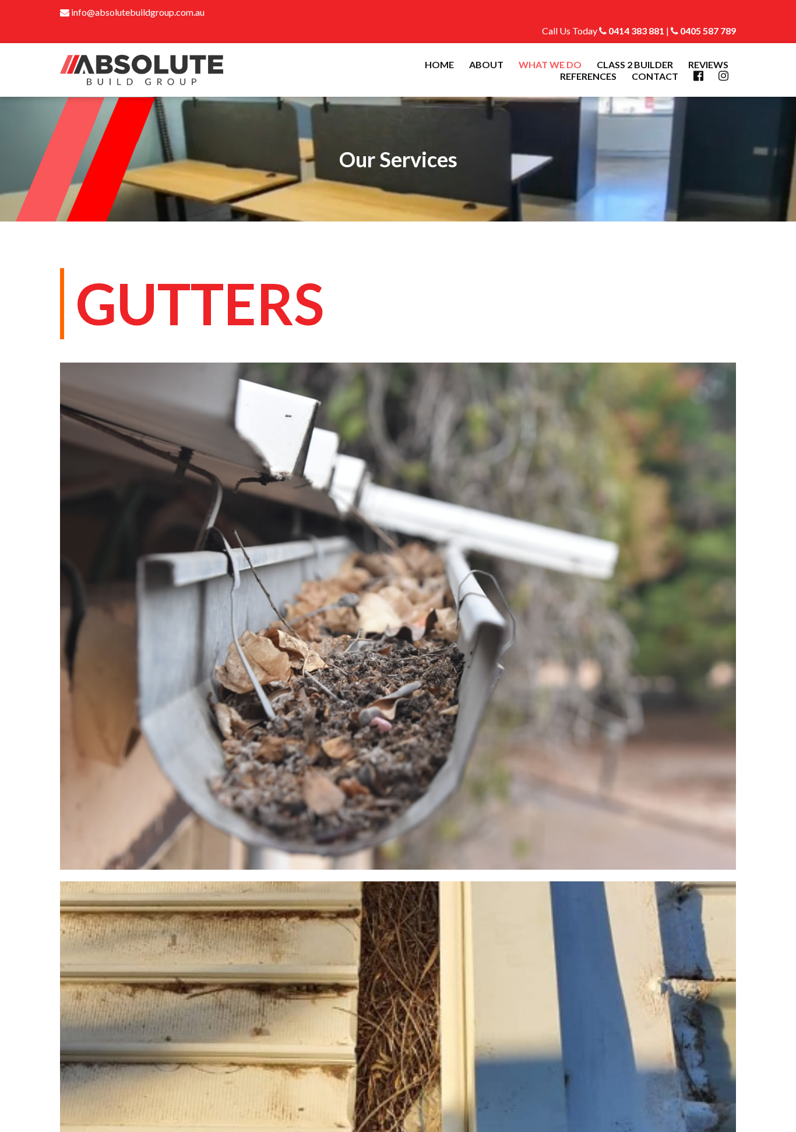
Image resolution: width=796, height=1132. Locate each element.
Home (439, 64)
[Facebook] (698, 76)
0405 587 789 (707, 30)
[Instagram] (723, 76)
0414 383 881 (635, 30)
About (486, 64)
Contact (655, 76)
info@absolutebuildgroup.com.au (137, 11)
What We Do (550, 64)
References (588, 76)
